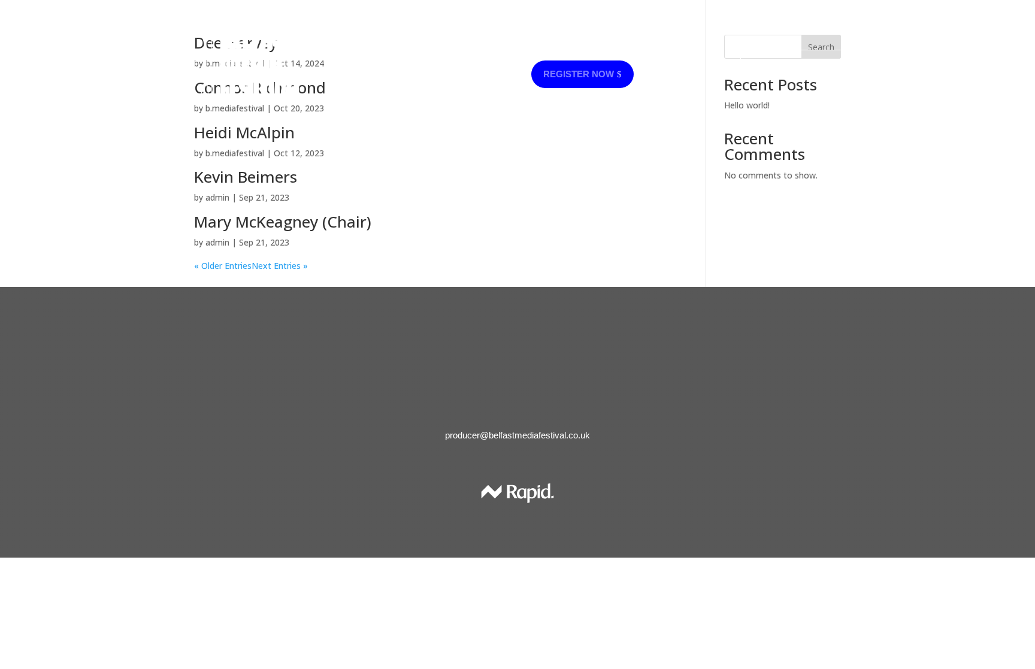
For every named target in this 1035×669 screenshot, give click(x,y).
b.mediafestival (234, 153)
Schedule (612, 47)
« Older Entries (223, 265)
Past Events (441, 74)
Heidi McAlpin (244, 132)
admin (217, 197)
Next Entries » (280, 265)
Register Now (794, 63)
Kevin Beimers (245, 176)
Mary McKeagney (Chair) (282, 221)
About (505, 47)
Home (410, 47)
